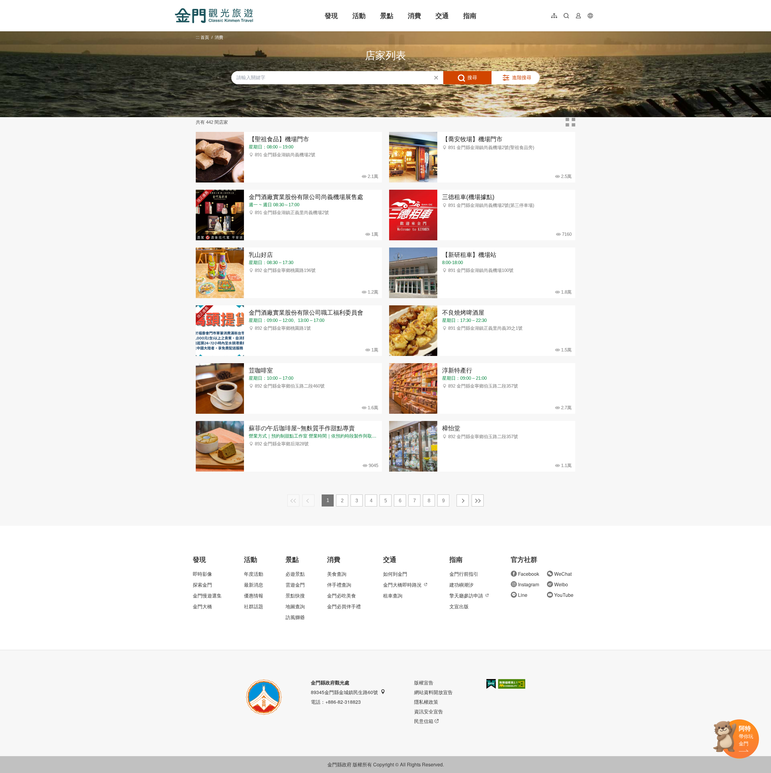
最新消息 (253, 584)
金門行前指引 (463, 573)
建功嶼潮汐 (461, 584)
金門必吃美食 (341, 595)
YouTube (563, 594)
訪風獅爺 (295, 617)
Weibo (561, 584)
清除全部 (436, 77)
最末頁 (478, 500)
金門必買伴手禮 (344, 606)
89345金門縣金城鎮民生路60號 (344, 692)
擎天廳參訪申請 (466, 595)
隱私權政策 (426, 701)
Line (522, 594)
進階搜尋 (521, 77)
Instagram (528, 584)
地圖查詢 (295, 606)
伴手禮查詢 (339, 584)
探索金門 (202, 584)
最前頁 (293, 500)
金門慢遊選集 (207, 595)
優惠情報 (253, 595)
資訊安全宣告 (428, 711)
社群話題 (253, 606)
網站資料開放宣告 (433, 692)
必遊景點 (295, 573)
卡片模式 (570, 122)
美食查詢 (336, 573)
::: (176, 3)
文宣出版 (459, 606)
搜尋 (472, 77)
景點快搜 (295, 595)
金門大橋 (202, 606)
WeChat (563, 573)
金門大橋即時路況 (402, 584)
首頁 (205, 37)
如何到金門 (395, 573)
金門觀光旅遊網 (214, 15)
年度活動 (253, 573)
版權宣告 (423, 682)
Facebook (528, 573)
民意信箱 (423, 721)
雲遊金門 (295, 584)
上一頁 (308, 500)
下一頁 (463, 500)
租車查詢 (392, 595)
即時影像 (202, 573)
